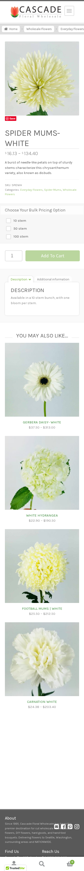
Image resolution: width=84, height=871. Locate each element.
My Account (14, 864)
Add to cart (52, 256)
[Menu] (69, 11)
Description (19, 279)
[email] (56, 827)
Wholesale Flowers (39, 29)
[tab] (20, 279)
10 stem (19, 220)
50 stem (20, 228)
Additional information (53, 279)
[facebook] (63, 827)
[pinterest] (70, 827)
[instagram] (76, 827)
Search (42, 864)
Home (13, 29)
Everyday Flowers (31, 189)
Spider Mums (52, 189)
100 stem (20, 236)
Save (12, 118)
